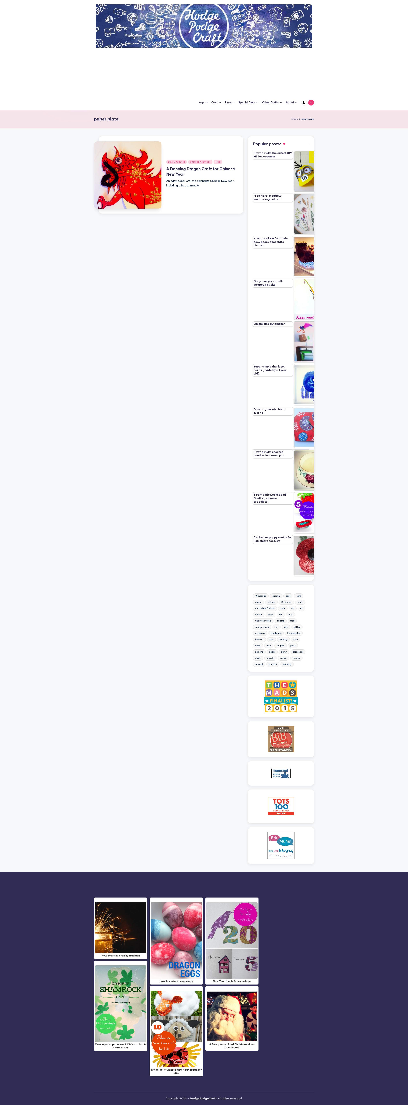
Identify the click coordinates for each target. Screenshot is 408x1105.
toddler (296, 658)
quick (258, 658)
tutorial (259, 664)
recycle (270, 658)
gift (286, 627)
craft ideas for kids (264, 608)
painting (259, 652)
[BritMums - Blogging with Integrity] (281, 845)
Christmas (286, 602)
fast (290, 614)
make (258, 645)
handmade (276, 633)
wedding (287, 664)
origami (280, 645)
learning (283, 639)
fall (280, 614)
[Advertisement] (204, 71)
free (217, 162)
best (288, 596)
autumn (276, 596)
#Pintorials (260, 596)
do (301, 608)
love (295, 639)
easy (270, 614)
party (284, 652)
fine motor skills (263, 620)
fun (276, 627)
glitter (297, 627)
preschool (298, 652)
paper (272, 652)
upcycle (273, 664)
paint (292, 645)
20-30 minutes (176, 162)
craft (300, 602)
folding (280, 620)
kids (271, 639)
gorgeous (260, 633)
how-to (259, 639)
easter (258, 614)
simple (283, 658)
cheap (258, 602)
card (298, 596)
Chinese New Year (200, 162)
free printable (262, 627)
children (271, 602)
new (269, 645)
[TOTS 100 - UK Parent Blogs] (281, 806)
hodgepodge (293, 633)
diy (292, 608)
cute (282, 608)
